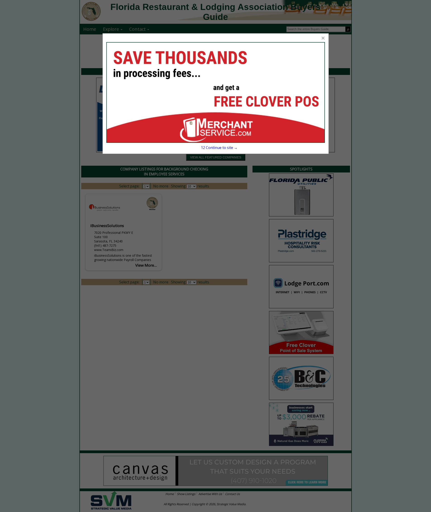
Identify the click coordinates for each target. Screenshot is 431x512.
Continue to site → (219, 147)
